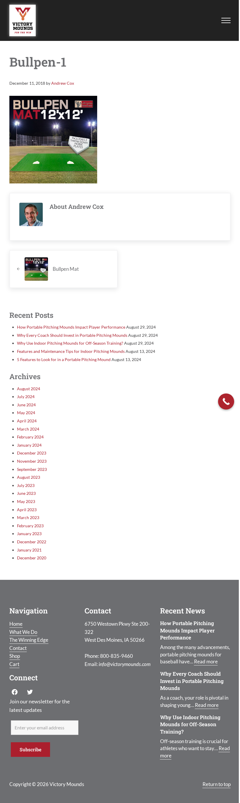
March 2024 (28, 428)
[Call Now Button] (226, 401)
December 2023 (31, 452)
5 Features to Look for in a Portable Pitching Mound (64, 359)
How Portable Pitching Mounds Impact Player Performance (71, 327)
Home (16, 624)
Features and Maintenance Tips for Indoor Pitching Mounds (71, 351)
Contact (18, 648)
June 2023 (26, 493)
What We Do (23, 632)
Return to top (217, 784)
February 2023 (30, 525)
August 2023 (28, 477)
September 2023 (32, 469)
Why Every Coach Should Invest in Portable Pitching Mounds (72, 335)
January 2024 (29, 445)
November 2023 (32, 461)
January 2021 (29, 549)
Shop (14, 656)
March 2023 (28, 517)
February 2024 (30, 436)
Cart (14, 664)
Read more (206, 661)
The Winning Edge (28, 640)
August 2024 (28, 388)
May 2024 (26, 412)
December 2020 (31, 557)
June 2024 (26, 404)
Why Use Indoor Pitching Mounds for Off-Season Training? (70, 343)
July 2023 (26, 485)
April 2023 (27, 509)
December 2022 (31, 541)
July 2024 (26, 396)
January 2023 (29, 533)
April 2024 (27, 420)
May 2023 (26, 501)
